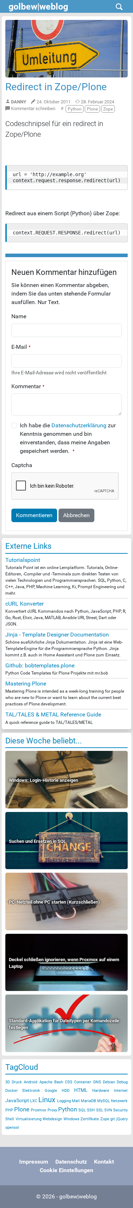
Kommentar (26, 386)
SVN (108, 1110)
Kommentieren (34, 515)
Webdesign (52, 1119)
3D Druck (13, 1082)
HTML (81, 1090)
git (112, 1119)
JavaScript (17, 1100)
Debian (109, 1082)
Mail (76, 1101)
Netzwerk (119, 1101)
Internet (121, 1090)
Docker (11, 1090)
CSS (68, 1082)
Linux (46, 1099)
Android (30, 1082)
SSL (99, 1110)
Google (51, 1090)
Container (82, 1082)
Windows (71, 1119)
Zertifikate (90, 1119)
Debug (122, 1082)
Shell (9, 1119)
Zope (104, 1119)
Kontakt (104, 1161)
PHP (9, 1110)
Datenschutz (71, 1161)
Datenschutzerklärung (78, 425)
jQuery (122, 1119)
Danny (18, 101)
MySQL (103, 1101)
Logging (64, 1101)
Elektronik (31, 1090)
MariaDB (88, 1101)
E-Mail (19, 346)
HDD (66, 1090)
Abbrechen (76, 515)
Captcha (21, 465)
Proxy (52, 1110)
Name (18, 316)
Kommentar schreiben (32, 108)
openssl (12, 1127)
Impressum (33, 1161)
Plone (21, 1109)
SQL (82, 1110)
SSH (91, 1110)
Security (120, 1110)
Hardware (100, 1090)
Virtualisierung (28, 1119)
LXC (33, 1101)
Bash (58, 1082)
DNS (97, 1082)
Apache (45, 1082)
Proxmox (38, 1110)
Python (67, 1109)
